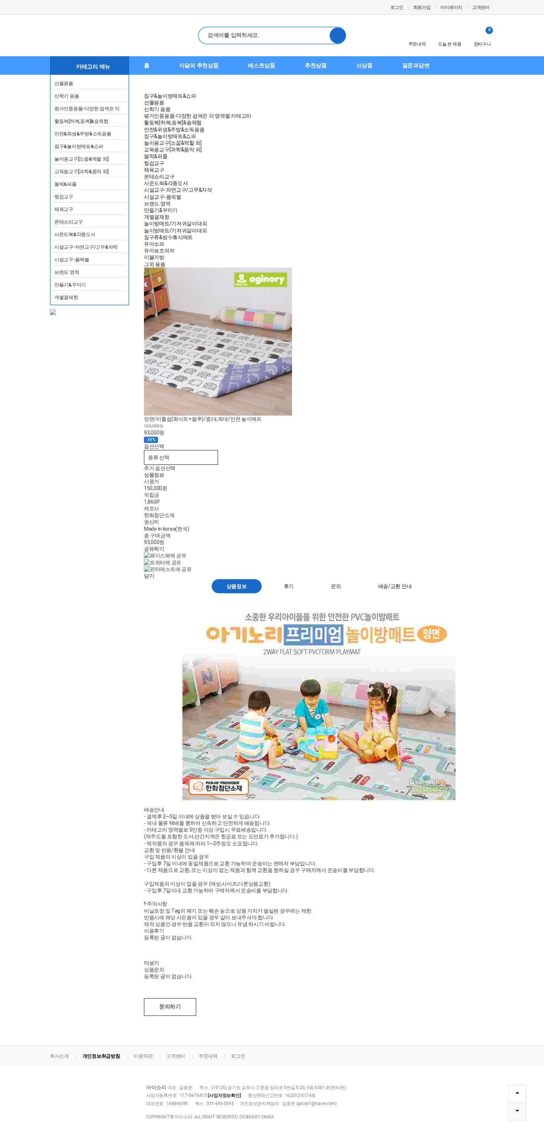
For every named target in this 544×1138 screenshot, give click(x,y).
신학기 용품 (66, 96)
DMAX (268, 1116)
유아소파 (154, 244)
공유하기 (154, 549)
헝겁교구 (63, 196)
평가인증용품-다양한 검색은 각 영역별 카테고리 (87, 110)
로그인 (396, 7)
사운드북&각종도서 (74, 234)
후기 (289, 586)
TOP (517, 1093)
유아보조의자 (159, 251)
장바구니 (482, 37)
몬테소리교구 (68, 222)
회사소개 (59, 1056)
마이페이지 (451, 7)
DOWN (517, 1111)
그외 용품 (154, 264)
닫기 (149, 576)
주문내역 (417, 44)
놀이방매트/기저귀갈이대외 (175, 223)
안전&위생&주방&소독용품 (82, 134)
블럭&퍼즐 (65, 184)
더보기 (151, 963)
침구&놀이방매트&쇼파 (78, 146)
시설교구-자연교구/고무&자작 (86, 247)
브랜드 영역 (66, 272)
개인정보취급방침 (101, 1056)
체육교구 (63, 209)
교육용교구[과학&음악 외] (81, 171)
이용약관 (143, 1056)
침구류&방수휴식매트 (168, 237)
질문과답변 (416, 65)
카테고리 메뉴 (93, 66)
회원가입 (422, 7)
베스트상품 (261, 65)
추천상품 (316, 65)
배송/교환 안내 (395, 586)
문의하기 (170, 1006)
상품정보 (154, 475)
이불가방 (154, 257)
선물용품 (63, 83)
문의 (336, 586)
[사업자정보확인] (224, 1095)
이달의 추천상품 (199, 65)
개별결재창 (66, 297)
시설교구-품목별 (71, 259)
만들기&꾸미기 (70, 285)
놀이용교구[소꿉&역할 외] (81, 159)
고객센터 (481, 7)
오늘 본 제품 (449, 44)
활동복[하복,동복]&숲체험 (81, 121)
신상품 (364, 65)
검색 (338, 35)
